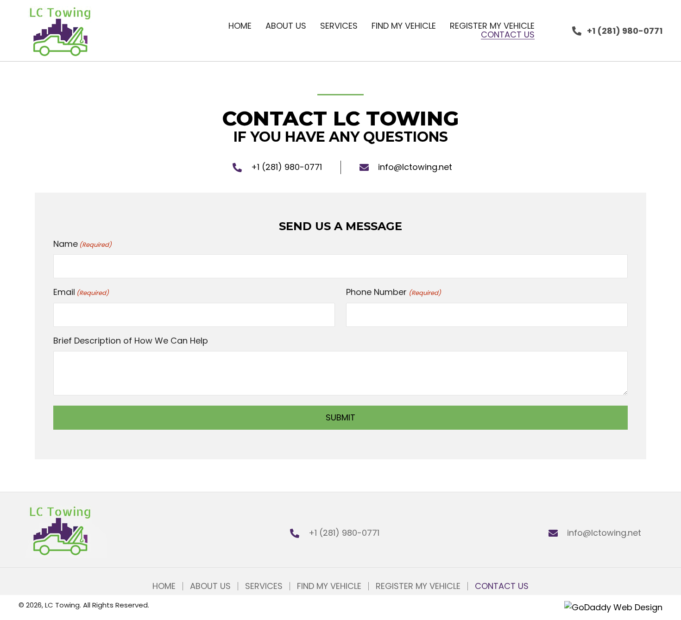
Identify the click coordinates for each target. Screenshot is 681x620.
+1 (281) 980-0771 (286, 167)
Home (164, 586)
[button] (617, 31)
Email (81, 292)
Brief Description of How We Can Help (130, 340)
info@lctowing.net (415, 167)
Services (264, 586)
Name (82, 244)
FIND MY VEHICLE (329, 586)
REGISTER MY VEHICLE (418, 586)
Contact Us (502, 586)
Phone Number (393, 292)
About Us (210, 586)
